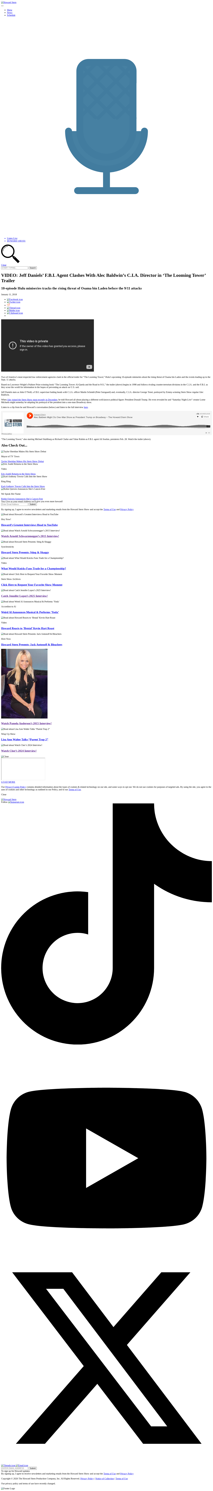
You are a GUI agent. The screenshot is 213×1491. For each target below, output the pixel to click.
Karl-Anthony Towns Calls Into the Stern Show (23, 486)
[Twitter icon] (13, 302)
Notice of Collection (104, 1478)
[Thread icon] (13, 308)
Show (9, 10)
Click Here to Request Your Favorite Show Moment (31, 584)
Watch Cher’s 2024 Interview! (19, 750)
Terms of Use (109, 509)
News (9, 12)
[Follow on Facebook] (10, 1063)
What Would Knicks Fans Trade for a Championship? (33, 568)
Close (3, 265)
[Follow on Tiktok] (106, 1043)
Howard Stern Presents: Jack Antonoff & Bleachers (31, 644)
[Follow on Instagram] (16, 802)
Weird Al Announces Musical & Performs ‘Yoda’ (30, 612)
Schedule (11, 15)
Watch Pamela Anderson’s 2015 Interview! (26, 723)
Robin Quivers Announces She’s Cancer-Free (22, 499)
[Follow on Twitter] (106, 1463)
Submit (33, 504)
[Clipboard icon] (15, 313)
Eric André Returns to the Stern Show (18, 474)
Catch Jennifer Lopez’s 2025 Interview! (24, 595)
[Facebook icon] (15, 299)
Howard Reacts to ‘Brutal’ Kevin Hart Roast (27, 628)
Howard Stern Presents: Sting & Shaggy (25, 552)
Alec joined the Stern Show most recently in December (32, 399)
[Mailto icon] (13, 310)
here (86, 407)
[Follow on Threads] (8, 1465)
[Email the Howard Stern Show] (22, 1465)
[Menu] (2, 5)
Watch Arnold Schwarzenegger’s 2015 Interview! (30, 536)
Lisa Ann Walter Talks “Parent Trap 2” (24, 739)
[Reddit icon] (8, 305)
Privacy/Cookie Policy (15, 787)
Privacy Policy (127, 509)
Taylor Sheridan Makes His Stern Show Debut (22, 461)
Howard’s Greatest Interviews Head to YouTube (29, 524)
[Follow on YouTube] (106, 1251)
